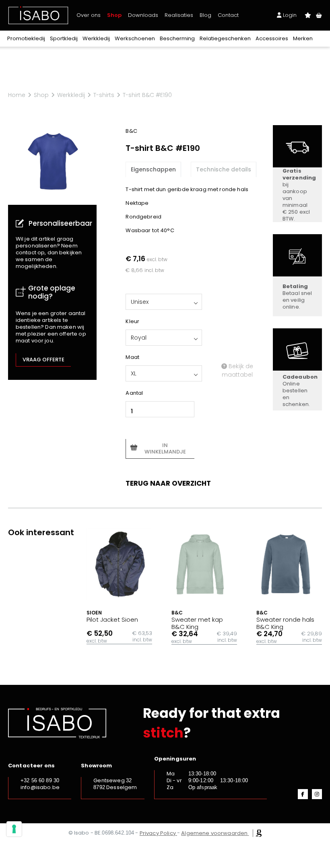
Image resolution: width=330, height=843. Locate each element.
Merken (303, 38)
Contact (228, 15)
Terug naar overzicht (168, 483)
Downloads (143, 15)
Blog (205, 15)
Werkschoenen (135, 38)
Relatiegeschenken (225, 38)
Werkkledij (96, 38)
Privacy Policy (158, 833)
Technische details (223, 169)
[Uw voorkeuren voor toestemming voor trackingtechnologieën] (14, 829)
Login (289, 15)
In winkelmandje (165, 448)
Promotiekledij (26, 38)
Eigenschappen (153, 169)
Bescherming (177, 38)
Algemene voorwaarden (214, 833)
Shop (114, 15)
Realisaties (179, 15)
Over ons (88, 15)
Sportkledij (64, 38)
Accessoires (272, 38)
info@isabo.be (40, 787)
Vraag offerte (43, 359)
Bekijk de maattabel (237, 370)
